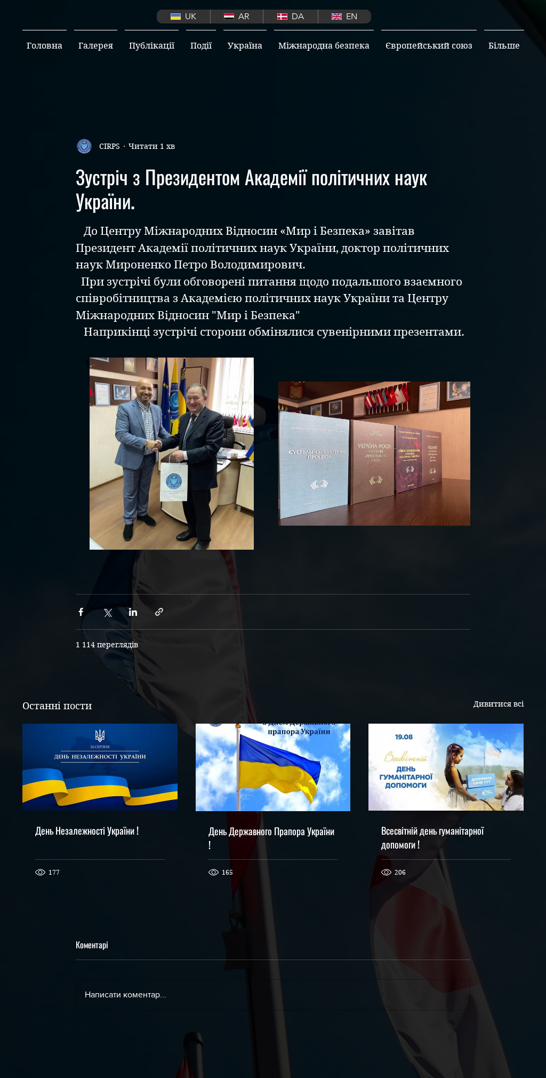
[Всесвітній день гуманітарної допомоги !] (446, 767)
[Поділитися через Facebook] (81, 612)
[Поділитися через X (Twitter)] (107, 612)
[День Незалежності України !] (100, 767)
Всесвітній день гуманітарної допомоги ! (432, 837)
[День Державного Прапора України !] (273, 767)
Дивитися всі (498, 704)
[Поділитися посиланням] (159, 612)
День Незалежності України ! (87, 830)
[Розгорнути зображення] (172, 454)
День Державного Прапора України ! (271, 838)
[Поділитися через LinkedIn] (133, 612)
